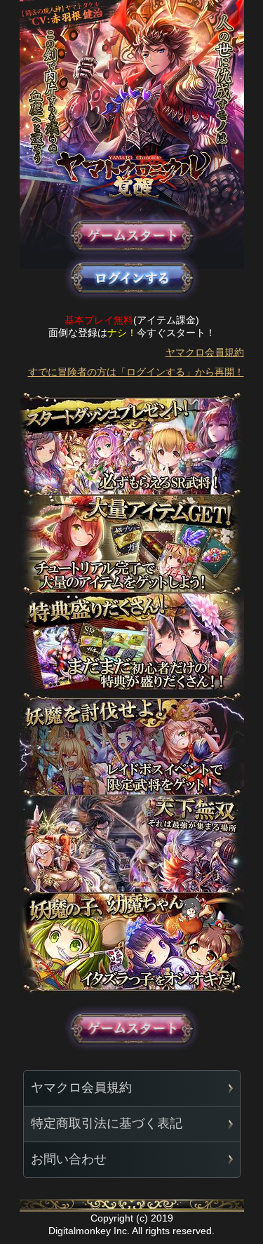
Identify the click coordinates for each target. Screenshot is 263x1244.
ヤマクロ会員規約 (205, 352)
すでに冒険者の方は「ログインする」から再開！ (136, 371)
